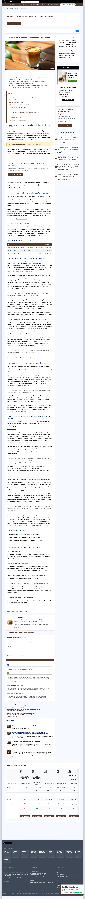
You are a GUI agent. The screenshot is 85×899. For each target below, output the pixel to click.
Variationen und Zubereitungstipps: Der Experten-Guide (25, 725)
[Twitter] (16, 627)
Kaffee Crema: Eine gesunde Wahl (14, 712)
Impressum (60, 869)
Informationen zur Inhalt (63, 876)
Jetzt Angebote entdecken (14, 23)
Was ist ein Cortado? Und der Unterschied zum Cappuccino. (25, 534)
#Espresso (25, 608)
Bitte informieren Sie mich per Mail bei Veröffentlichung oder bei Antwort (24, 655)
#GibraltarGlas (15, 611)
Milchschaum (39, 153)
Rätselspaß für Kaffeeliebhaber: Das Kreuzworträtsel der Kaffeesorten (42, 879)
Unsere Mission (61, 874)
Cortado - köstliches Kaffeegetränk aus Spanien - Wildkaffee (25, 540)
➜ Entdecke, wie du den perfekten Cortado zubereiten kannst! (23, 144)
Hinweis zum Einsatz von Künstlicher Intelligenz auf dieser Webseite (20, 632)
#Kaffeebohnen (23, 611)
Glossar (59, 878)
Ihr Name (8, 639)
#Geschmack (37, 608)
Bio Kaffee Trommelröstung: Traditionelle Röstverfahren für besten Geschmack (15, 875)
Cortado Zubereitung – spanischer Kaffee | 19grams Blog (24, 537)
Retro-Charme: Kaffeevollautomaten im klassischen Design (15, 872)
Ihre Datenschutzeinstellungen (64, 883)
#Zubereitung (45, 608)
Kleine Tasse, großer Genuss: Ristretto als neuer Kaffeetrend (21, 713)
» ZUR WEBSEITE (24, 816)
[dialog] (72, 889)
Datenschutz (60, 872)
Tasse (22, 489)
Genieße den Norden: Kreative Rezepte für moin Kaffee (41, 882)
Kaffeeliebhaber (16, 217)
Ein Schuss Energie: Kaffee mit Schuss (15, 710)
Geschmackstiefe (12, 399)
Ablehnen (73, 892)
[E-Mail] (20, 627)
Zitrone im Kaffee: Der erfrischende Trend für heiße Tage (20, 714)
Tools (59, 880)
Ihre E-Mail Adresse (34, 639)
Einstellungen (66, 892)
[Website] (18, 627)
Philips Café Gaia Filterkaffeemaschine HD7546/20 (24, 777)
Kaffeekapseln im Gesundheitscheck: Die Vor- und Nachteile (15, 869)
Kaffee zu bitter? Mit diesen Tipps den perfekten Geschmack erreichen (23, 709)
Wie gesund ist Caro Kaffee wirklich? (37, 876)
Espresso (18, 153)
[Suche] (37, 2)
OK (79, 892)
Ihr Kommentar (9, 646)
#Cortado (19, 608)
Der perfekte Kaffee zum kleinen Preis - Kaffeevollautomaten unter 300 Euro (38, 874)
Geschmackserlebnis (21, 218)
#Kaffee (8, 608)
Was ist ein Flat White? (12, 716)
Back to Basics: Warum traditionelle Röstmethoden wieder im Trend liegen (15, 880)
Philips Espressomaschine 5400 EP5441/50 (37, 777)
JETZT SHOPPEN (68, 99)
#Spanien (31, 608)
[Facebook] (14, 627)
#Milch (13, 608)
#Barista (8, 611)
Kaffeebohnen (29, 271)
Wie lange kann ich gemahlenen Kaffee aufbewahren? (14, 877)
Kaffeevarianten (11, 428)
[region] (42, 794)
